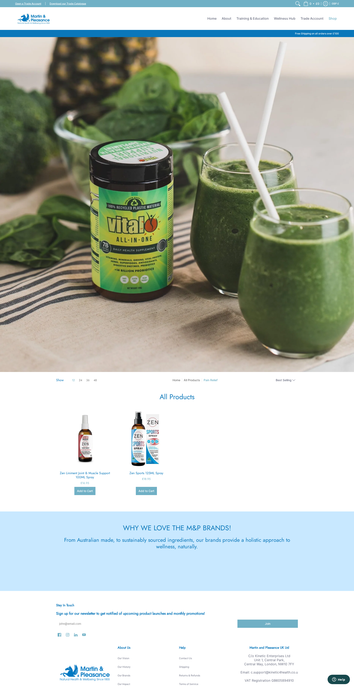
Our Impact (124, 684)
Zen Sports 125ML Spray (146, 473)
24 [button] (80, 380)
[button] (311, 3)
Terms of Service (188, 684)
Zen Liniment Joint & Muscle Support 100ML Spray (85, 475)
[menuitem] (298, 3)
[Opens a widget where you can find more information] (338, 680)
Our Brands (124, 675)
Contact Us (185, 658)
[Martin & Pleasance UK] (33, 18)
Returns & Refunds (189, 675)
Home (176, 380)
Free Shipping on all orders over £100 (317, 33)
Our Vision (123, 658)
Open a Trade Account (28, 3)
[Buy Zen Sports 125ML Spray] (146, 438)
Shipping (184, 666)
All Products (192, 380)
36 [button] (88, 380)
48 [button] (95, 380)
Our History (124, 666)
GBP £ (335, 3)
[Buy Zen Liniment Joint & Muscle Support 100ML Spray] (84, 438)
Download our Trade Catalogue (68, 3)
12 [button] (73, 380)
